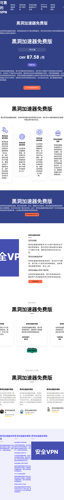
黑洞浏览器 (35, 281)
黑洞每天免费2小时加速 (20, 484)
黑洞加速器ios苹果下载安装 (21, 463)
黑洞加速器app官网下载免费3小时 (32, 351)
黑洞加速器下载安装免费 (20, 442)
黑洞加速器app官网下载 (32, 214)
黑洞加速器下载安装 (26, 338)
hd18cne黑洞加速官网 (32, 87)
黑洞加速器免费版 (22, 436)
